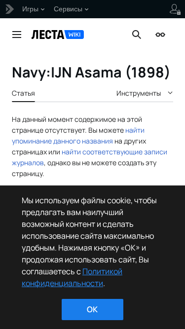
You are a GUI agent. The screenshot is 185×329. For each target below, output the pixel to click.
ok (92, 309)
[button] (17, 34)
